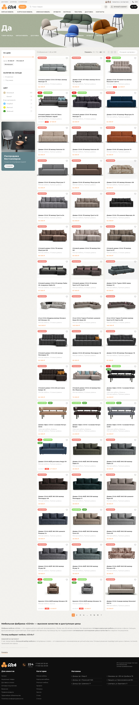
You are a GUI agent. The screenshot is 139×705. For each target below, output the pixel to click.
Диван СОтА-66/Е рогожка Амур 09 (52, 461)
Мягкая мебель (43, 84)
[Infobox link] (116, 2)
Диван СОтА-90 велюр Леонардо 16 (121, 353)
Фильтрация (9, 64)
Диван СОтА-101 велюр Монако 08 (120, 182)
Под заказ (9, 80)
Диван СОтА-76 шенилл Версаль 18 (121, 215)
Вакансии (4, 689)
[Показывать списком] (108, 52)
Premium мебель (42, 682)
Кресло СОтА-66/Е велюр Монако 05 (52, 601)
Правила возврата (7, 692)
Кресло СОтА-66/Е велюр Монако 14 (87, 601)
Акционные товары (7, 679)
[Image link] (9, 664)
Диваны (122, 392)
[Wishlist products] (106, 7)
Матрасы (39, 689)
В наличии (9, 77)
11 (90, 615)
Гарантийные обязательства (11, 695)
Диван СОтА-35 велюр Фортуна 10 (120, 114)
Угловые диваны (56, 84)
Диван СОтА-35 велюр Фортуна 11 (51, 182)
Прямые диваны (90, 84)
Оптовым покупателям (9, 686)
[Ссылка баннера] (18, 146)
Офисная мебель (113, 392)
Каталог (4, 676)
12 (94, 615)
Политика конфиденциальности (12, 699)
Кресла (52, 604)
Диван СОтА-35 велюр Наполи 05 (86, 149)
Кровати (39, 686)
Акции (22, 6)
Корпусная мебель (42, 679)
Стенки (38, 699)
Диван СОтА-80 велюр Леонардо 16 (87, 353)
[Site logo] (9, 7)
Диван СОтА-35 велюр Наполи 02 (51, 149)
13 (97, 615)
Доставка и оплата (7, 682)
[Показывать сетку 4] (115, 52)
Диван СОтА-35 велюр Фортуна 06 (86, 182)
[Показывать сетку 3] (112, 52)
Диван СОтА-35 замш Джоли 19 (119, 149)
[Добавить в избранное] (66, 58)
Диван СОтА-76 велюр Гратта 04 (51, 215)
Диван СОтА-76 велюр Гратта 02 (85, 215)
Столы (38, 695)
